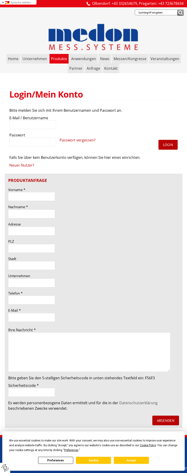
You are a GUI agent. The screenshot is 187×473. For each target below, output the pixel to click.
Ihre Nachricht (22, 329)
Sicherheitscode (23, 385)
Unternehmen (19, 276)
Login (168, 144)
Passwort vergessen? (78, 140)
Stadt (12, 258)
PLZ (11, 241)
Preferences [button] (71, 450)
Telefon (15, 293)
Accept (131, 460)
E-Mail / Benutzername (28, 117)
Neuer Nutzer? (21, 165)
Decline (93, 460)
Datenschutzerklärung (138, 402)
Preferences (55, 460)
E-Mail (14, 310)
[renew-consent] (5, 468)
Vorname (16, 189)
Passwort (17, 135)
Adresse (14, 224)
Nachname (18, 207)
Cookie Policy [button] (148, 445)
